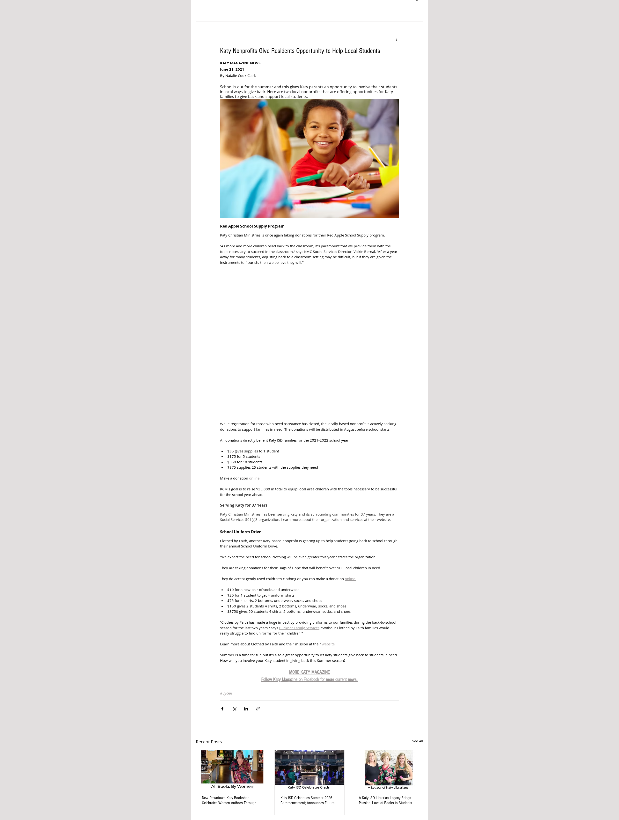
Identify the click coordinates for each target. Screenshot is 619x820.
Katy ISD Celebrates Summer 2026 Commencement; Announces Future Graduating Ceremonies (307, 800)
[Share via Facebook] (222, 708)
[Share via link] (258, 708)
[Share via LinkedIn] (246, 708)
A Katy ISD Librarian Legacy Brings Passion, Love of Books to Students (385, 800)
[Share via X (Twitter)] (234, 708)
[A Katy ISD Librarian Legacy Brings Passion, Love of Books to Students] (388, 769)
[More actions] (396, 39)
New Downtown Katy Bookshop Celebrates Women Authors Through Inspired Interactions (229, 800)
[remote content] (309, 337)
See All (417, 741)
